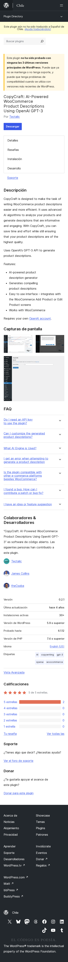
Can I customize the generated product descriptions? (24, 435)
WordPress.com (16, 877)
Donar (42, 859)
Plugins (40, 828)
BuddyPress (13, 896)
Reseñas (13, 150)
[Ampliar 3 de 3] (59, 361)
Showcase (43, 815)
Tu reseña (10, 733)
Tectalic (14, 116)
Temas (40, 822)
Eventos (41, 853)
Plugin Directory (13, 16)
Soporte (12, 177)
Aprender (10, 846)
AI (37, 654)
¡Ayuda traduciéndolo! (37, 29)
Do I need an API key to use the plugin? (18, 421)
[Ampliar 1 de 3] (28, 340)
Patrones (42, 834)
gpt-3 (60, 654)
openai (40, 662)
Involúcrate (43, 846)
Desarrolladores (14, 859)
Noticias (9, 822)
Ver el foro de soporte (18, 760)
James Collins (20, 573)
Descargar (12, 126)
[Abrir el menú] (62, 5)
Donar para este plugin (19, 793)
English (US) (57, 646)
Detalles (12, 140)
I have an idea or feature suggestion (28, 504)
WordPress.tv (14, 865)
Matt (9, 883)
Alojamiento (11, 828)
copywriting (47, 654)
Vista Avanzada (14, 672)
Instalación (14, 159)
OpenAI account (40, 318)
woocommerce (54, 662)
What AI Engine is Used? (20, 448)
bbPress (11, 890)
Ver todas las (55, 733)
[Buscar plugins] (42, 41)
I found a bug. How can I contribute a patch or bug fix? (23, 491)
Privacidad (11, 834)
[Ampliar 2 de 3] (59, 340)
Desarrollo (14, 168)
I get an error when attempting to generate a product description (26, 460)
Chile (15, 912)
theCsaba (17, 586)
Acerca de (10, 815)
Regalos (43, 865)
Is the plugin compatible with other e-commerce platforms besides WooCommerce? (23, 476)
